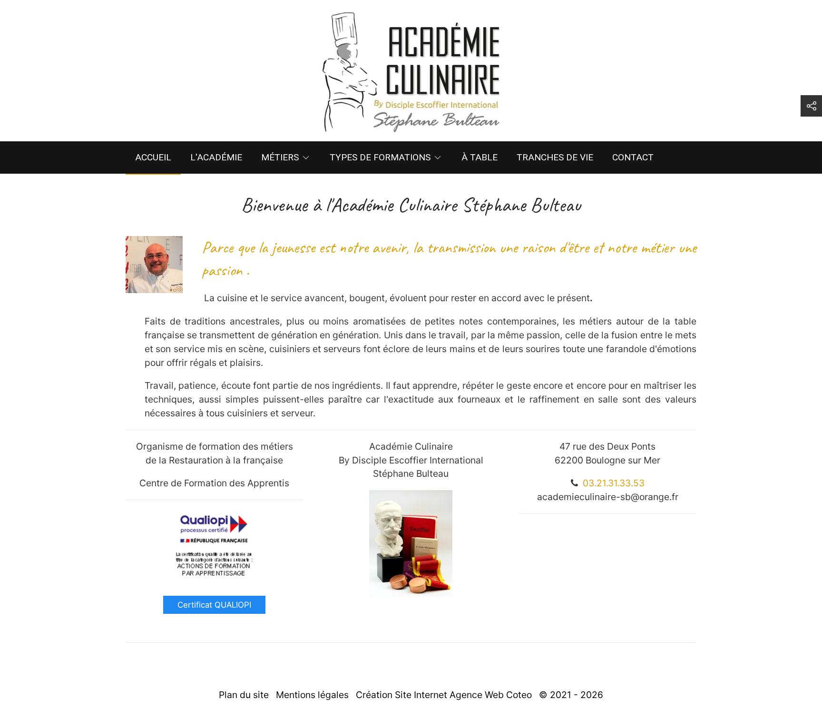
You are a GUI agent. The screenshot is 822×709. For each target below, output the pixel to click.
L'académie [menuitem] (216, 157)
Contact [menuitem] (633, 157)
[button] (811, 106)
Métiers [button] (280, 157)
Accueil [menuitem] (153, 157)
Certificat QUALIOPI (214, 605)
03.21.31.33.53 (614, 483)
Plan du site (244, 694)
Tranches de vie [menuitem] (555, 157)
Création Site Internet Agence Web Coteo (444, 694)
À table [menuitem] (479, 157)
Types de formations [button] (380, 157)
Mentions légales (312, 694)
